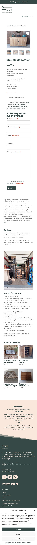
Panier (4, 492)
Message (14, 152)
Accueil (9, 26)
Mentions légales (7, 506)
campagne (16, 107)
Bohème (22, 105)
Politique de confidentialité (24, 542)
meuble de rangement (18, 109)
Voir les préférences (18, 539)
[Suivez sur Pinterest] (15, 477)
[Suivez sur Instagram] (9, 477)
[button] (34, 510)
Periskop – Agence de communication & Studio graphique (16, 465)
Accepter (19, 529)
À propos (5, 489)
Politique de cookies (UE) (10, 503)
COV (5, 222)
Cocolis (19, 318)
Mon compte (6, 495)
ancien (17, 105)
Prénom (13, 127)
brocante (10, 107)
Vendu (13, 26)
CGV (3, 498)
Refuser (18, 534)
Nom (12, 119)
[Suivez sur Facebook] (4, 477)
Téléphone (10, 144)
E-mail (13, 135)
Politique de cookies (10, 542)
